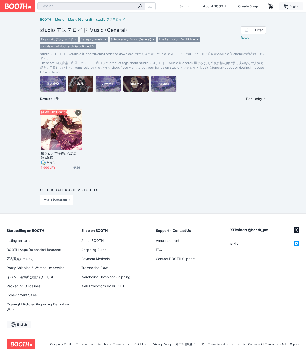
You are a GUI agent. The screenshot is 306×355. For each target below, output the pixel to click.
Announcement (167, 241)
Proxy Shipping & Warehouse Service (36, 268)
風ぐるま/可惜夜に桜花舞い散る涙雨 (60, 156)
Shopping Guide (93, 250)
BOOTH (45, 19)
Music (59, 19)
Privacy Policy (162, 344)
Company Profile (61, 344)
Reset (245, 37)
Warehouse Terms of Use (114, 344)
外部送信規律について (189, 344)
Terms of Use (85, 344)
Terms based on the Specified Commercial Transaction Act (247, 344)
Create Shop (248, 6)
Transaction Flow (94, 268)
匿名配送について (20, 259)
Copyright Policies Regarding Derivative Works (38, 306)
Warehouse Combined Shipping (105, 277)
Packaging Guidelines (23, 286)
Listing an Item (18, 241)
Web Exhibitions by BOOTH (102, 286)
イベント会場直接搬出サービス (30, 277)
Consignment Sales (22, 295)
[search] (140, 6)
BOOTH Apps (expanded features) (34, 250)
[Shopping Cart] (270, 6)
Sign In (185, 6)
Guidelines (141, 344)
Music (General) (80, 19)
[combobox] (91, 6)
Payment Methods (95, 259)
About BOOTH (214, 6)
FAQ (159, 250)
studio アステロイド (110, 19)
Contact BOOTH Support (175, 259)
